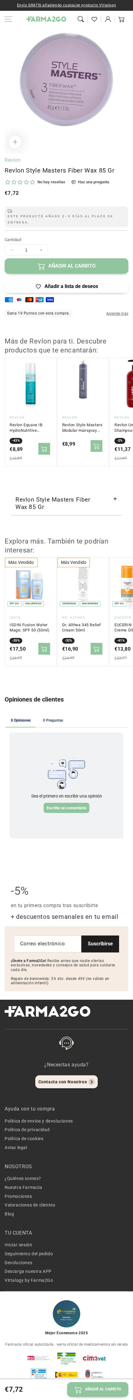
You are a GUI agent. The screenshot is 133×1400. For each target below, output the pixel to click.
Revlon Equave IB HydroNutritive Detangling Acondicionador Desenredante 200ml (29, 428)
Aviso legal (16, 1147)
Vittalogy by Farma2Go (29, 1280)
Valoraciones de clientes (30, 1204)
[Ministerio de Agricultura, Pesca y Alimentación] (66, 1374)
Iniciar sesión (18, 1244)
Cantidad (13, 239)
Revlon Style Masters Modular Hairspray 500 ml (82, 428)
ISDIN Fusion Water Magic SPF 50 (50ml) (29, 628)
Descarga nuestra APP (28, 1271)
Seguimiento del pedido (29, 1253)
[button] (81, 19)
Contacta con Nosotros (62, 1081)
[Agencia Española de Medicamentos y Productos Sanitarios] (38, 1358)
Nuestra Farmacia (23, 1187)
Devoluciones (18, 1262)
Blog (9, 1213)
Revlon (13, 160)
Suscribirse (100, 944)
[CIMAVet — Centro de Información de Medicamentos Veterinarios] (94, 1358)
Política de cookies (24, 1138)
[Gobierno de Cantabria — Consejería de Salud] (94, 1374)
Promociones (18, 1196)
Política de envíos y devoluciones (39, 1121)
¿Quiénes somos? (23, 1178)
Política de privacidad (27, 1129)
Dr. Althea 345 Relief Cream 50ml (81, 628)
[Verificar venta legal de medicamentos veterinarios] (38, 1374)
